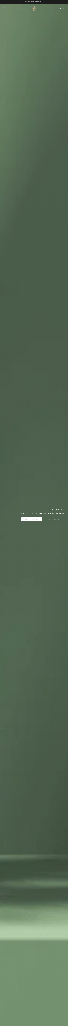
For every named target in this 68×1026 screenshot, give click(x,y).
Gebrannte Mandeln (31, 519)
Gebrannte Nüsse (54, 519)
